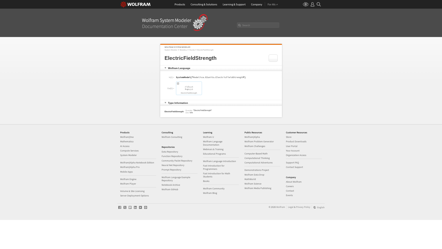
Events (289, 195)
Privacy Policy (303, 207)
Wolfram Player (128, 183)
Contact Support (294, 167)
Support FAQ (292, 162)
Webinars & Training (213, 149)
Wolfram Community (214, 188)
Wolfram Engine (128, 179)
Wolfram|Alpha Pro (130, 167)
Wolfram (280, 207)
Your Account (293, 150)
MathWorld (250, 179)
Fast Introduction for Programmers (213, 167)
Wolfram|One (127, 137)
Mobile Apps (126, 171)
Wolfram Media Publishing (257, 188)
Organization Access (296, 155)
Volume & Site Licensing (132, 191)
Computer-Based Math (256, 153)
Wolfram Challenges (254, 146)
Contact (290, 190)
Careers (290, 186)
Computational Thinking (257, 158)
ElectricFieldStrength (205, 50)
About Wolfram (294, 181)
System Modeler (171, 50)
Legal (291, 207)
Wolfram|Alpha (252, 137)
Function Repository (172, 156)
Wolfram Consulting (172, 137)
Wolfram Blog (210, 193)
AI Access (124, 146)
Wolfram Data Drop (254, 174)
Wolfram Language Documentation (212, 143)
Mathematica (126, 141)
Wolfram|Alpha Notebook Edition (137, 162)
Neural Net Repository (173, 165)
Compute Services (129, 150)
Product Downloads (296, 141)
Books (206, 181)
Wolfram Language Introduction (219, 161)
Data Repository (170, 151)
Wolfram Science (252, 183)
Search (246, 25)
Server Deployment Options (134, 195)
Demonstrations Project (256, 170)
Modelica (183, 50)
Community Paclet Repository (177, 160)
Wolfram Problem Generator (259, 141)
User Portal (291, 146)
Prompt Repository (171, 169)
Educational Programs (214, 153)
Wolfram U (208, 137)
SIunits (192, 50)
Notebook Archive (171, 184)
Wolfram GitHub (170, 189)
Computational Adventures (258, 162)
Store (288, 137)
